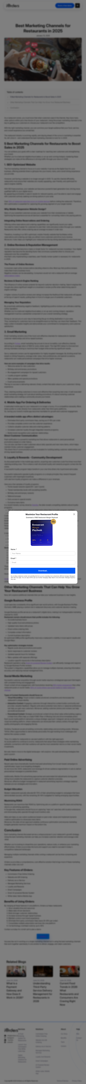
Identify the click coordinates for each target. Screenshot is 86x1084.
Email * (13, 558)
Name (14, 549)
